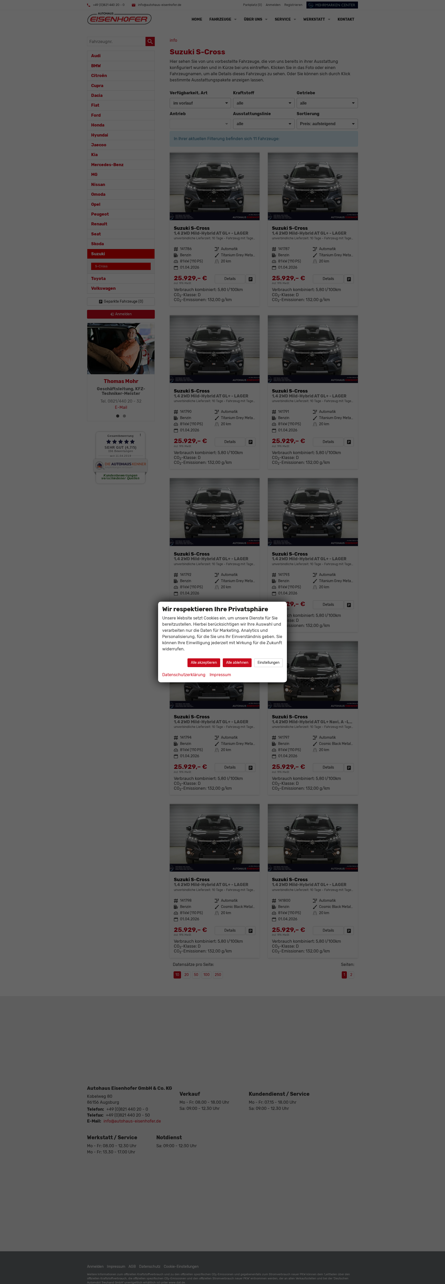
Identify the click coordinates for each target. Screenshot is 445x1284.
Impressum (220, 674)
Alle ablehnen (237, 662)
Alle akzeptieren (204, 662)
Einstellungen (268, 662)
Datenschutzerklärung (184, 674)
